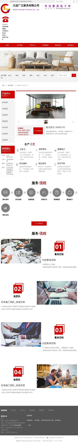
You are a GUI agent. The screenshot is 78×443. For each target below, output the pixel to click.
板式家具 (10, 85)
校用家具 (5, 115)
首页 (3, 85)
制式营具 (5, 127)
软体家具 (5, 133)
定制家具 (5, 140)
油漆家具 (5, 108)
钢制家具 (5, 121)
